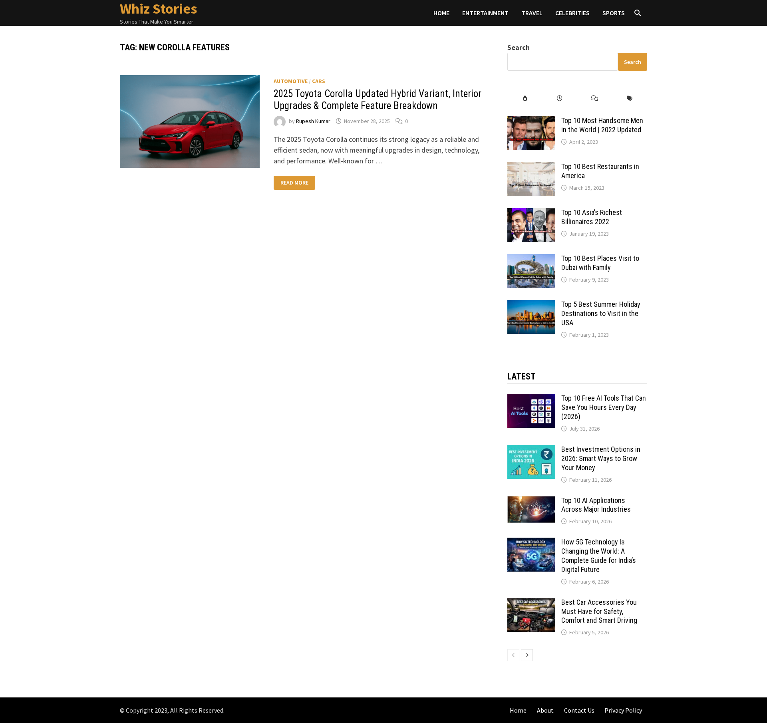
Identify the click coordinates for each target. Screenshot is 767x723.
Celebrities (572, 13)
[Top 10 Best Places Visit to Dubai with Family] (531, 259)
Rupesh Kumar (313, 121)
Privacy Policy (623, 710)
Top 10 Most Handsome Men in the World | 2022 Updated (602, 125)
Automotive (291, 81)
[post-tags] (629, 98)
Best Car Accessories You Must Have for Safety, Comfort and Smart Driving (599, 611)
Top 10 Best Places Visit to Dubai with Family (600, 263)
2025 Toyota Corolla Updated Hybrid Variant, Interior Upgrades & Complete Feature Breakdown (377, 99)
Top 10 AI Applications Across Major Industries (596, 505)
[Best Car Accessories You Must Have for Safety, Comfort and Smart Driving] (531, 603)
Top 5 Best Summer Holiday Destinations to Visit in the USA (600, 313)
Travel (531, 13)
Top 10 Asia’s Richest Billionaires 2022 (591, 217)
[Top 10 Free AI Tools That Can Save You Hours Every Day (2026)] (531, 399)
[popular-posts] (524, 98)
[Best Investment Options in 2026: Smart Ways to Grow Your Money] (531, 450)
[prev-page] (513, 655)
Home (441, 13)
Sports (613, 13)
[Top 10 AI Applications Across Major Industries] (531, 501)
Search (518, 47)
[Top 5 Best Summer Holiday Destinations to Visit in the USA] (531, 305)
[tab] (524, 98)
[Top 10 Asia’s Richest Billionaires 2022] (531, 213)
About (545, 710)
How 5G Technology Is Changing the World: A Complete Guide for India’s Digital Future (598, 556)
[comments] (594, 98)
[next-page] (527, 655)
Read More (295, 183)
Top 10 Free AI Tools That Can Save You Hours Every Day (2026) (603, 407)
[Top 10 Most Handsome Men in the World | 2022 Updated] (531, 121)
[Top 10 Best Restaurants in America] (531, 167)
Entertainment (485, 13)
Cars (318, 81)
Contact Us (579, 710)
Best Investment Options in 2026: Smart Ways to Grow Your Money (600, 458)
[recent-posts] (559, 98)
